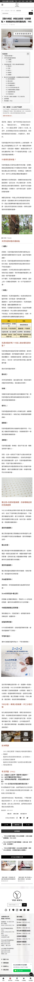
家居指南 (7, 10)
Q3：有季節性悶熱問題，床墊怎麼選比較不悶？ (15, 780)
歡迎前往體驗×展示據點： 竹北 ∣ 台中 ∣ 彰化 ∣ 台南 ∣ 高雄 (17, 1)
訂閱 (24, 905)
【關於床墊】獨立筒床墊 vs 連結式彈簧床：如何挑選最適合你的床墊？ (25, 878)
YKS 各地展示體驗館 (22, 801)
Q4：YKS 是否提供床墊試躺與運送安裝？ (15, 784)
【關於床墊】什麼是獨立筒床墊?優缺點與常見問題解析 (8, 878)
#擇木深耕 (15, 814)
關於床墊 (12, 10)
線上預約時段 (15, 804)
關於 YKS (6, 959)
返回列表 (17, 825)
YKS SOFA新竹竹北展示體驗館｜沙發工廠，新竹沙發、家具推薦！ (17, 843)
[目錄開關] (28, 54)
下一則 (28, 825)
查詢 (31, 13)
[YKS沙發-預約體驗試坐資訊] (17, 736)
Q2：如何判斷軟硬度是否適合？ (11, 777)
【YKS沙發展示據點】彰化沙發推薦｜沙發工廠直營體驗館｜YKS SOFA (17, 837)
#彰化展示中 (23, 814)
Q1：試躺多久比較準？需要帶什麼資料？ (14, 775)
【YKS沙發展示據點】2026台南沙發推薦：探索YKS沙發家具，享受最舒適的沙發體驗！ (17, 849)
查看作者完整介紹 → (8, 115)
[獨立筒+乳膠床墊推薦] (17, 661)
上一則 (6, 825)
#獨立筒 (9, 814)
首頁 (2, 10)
